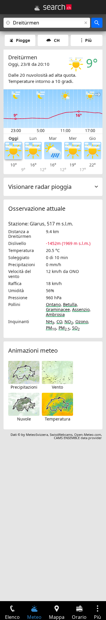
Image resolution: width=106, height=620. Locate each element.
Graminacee (58, 309)
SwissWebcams (61, 434)
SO (76, 328)
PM (51, 328)
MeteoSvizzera (37, 434)
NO (68, 321)
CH (57, 40)
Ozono (81, 321)
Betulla (70, 304)
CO (59, 321)
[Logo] (57, 7)
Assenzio (81, 309)
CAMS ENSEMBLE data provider (78, 438)
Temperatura (57, 419)
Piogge (23, 40)
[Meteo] (37, 8)
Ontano (53, 304)
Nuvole (24, 419)
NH (50, 321)
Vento (57, 387)
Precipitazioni (24, 387)
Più (88, 40)
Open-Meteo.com (87, 434)
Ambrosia (55, 314)
